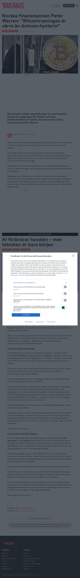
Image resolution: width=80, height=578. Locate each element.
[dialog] (40, 289)
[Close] (74, 256)
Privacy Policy (51, 322)
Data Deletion (29, 322)
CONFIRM (26, 315)
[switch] (64, 287)
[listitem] (40, 283)
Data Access (40, 322)
